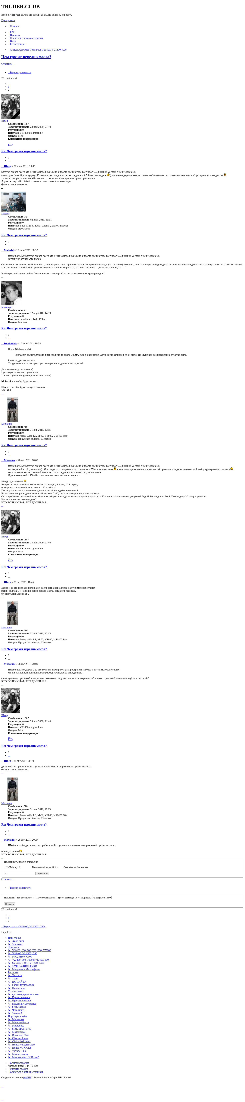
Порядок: (86, 897)
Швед (4, 120)
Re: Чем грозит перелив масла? (24, 151)
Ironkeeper (7, 307)
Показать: (10, 897)
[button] (9, 83)
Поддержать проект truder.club (21, 861)
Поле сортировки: (46, 897)
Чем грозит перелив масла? (26, 57)
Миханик (6, 423)
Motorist (5, 213)
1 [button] (8, 86)
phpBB (27, 1077)
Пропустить (8, 20)
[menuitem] (11, 32)
